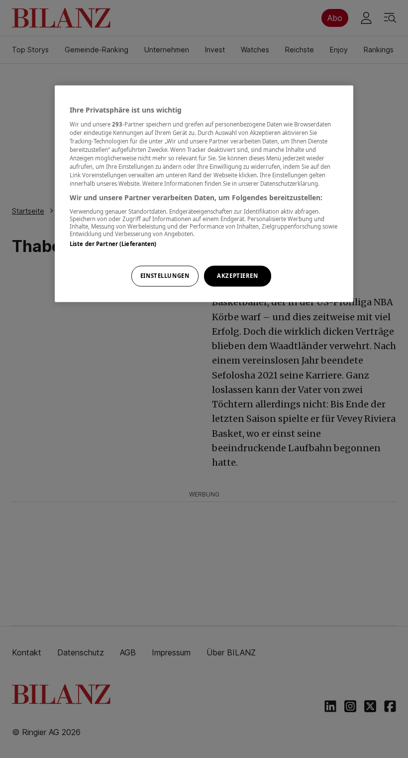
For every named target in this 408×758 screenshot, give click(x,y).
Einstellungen (164, 276)
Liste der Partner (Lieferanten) (113, 244)
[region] (204, 194)
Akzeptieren (237, 276)
